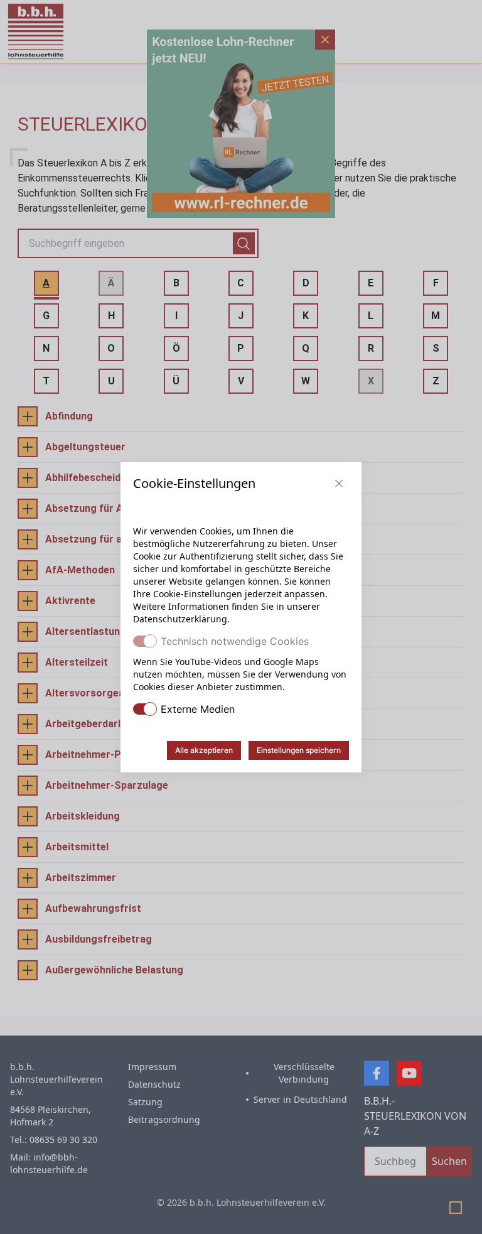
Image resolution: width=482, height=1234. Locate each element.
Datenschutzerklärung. (181, 619)
